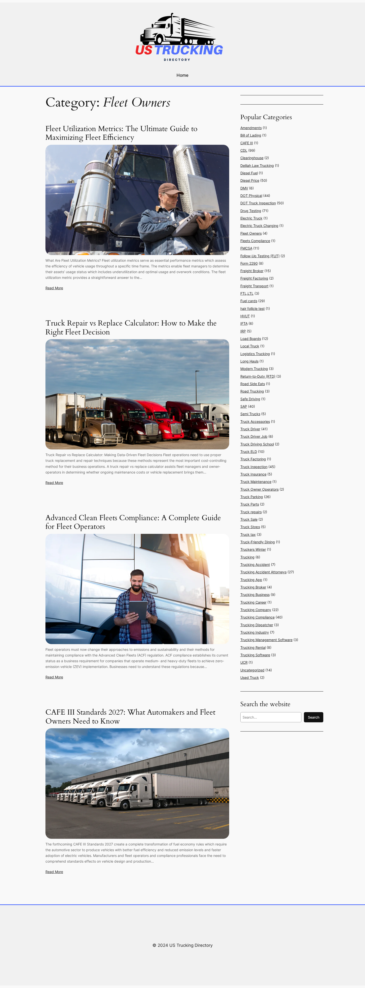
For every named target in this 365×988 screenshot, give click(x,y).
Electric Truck (251, 218)
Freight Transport (254, 286)
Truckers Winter (253, 549)
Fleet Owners (251, 233)
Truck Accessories (255, 421)
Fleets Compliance (255, 241)
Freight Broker (251, 271)
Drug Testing (250, 211)
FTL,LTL (247, 293)
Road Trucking (252, 391)
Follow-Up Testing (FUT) (260, 256)
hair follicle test (252, 308)
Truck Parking (251, 497)
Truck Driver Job (253, 436)
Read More (54, 288)
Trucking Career (253, 602)
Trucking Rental (253, 647)
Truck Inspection (253, 467)
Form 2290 (249, 263)
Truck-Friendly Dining (257, 542)
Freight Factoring (254, 278)
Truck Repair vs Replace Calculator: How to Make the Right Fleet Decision (131, 328)
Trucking (247, 557)
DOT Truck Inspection (258, 203)
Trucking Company (255, 610)
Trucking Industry (254, 632)
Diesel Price (249, 180)
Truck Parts (249, 504)
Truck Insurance (253, 474)
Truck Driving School (257, 444)
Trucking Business (255, 594)
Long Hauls (249, 361)
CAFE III (246, 143)
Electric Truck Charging (259, 225)
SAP (243, 406)
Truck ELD (248, 451)
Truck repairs (251, 512)
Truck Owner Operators (259, 489)
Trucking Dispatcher (256, 625)
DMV (244, 188)
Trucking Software (255, 655)
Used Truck (249, 677)
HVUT (245, 316)
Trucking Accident (255, 564)
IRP (243, 331)
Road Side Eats (252, 384)
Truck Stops (250, 527)
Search (313, 717)
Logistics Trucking (255, 354)
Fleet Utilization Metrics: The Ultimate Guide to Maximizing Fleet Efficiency (121, 133)
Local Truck (249, 346)
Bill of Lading (250, 135)
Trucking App (251, 580)
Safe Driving (250, 399)
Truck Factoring (253, 459)
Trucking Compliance (257, 617)
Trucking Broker (253, 587)
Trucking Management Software (266, 640)
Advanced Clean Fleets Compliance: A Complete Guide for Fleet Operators (133, 522)
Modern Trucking (254, 368)
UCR (244, 662)
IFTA (244, 323)
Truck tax (248, 534)
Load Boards (250, 338)
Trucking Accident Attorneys (263, 572)
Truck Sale (248, 519)
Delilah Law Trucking (257, 165)
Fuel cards (248, 301)
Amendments (251, 128)
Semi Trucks (250, 414)
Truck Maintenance (255, 481)
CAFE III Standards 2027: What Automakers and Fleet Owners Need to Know (130, 717)
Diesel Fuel (249, 173)
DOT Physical (251, 195)
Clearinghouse (251, 158)
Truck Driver (250, 429)
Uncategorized (252, 670)
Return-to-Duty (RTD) (257, 376)
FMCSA (246, 248)
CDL (243, 150)
